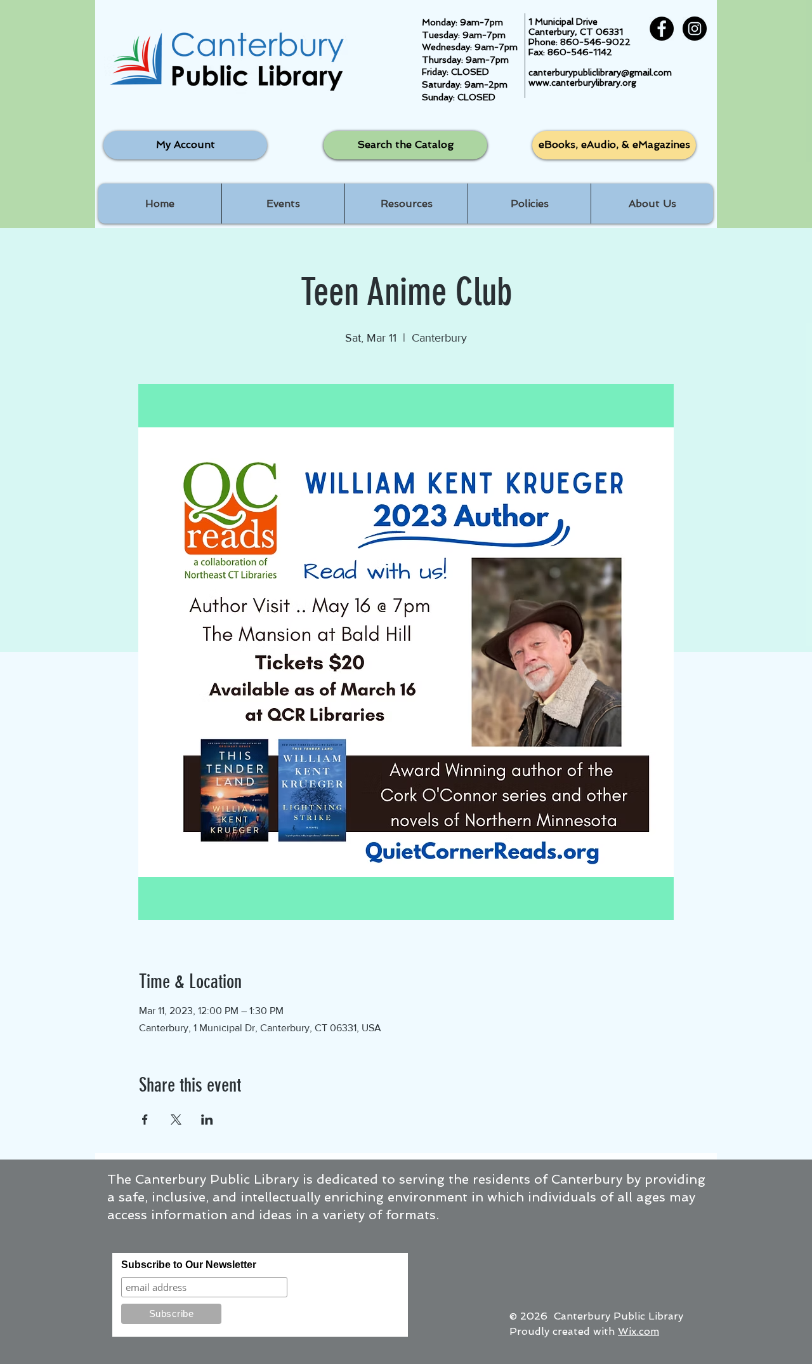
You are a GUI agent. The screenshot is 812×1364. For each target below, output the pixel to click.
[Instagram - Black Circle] (695, 29)
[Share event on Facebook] (145, 1119)
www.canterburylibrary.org (582, 82)
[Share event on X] (176, 1119)
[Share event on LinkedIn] (207, 1119)
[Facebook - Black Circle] (662, 29)
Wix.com (638, 1331)
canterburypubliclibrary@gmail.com (600, 72)
